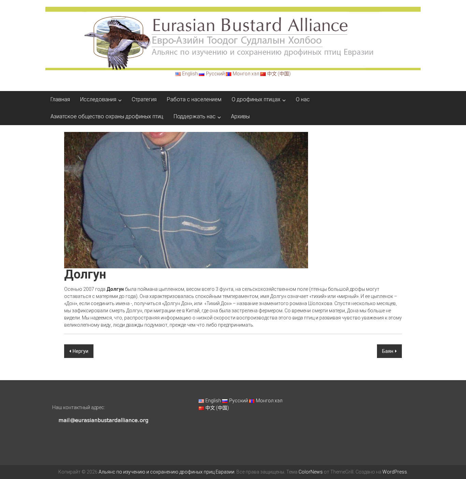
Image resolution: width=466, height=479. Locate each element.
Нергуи (80, 351)
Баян (387, 351)
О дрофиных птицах (256, 99)
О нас (303, 99)
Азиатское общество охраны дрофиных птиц (106, 116)
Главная (60, 99)
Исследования (98, 99)
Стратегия (144, 99)
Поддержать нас (195, 116)
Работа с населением (194, 99)
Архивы (240, 116)
